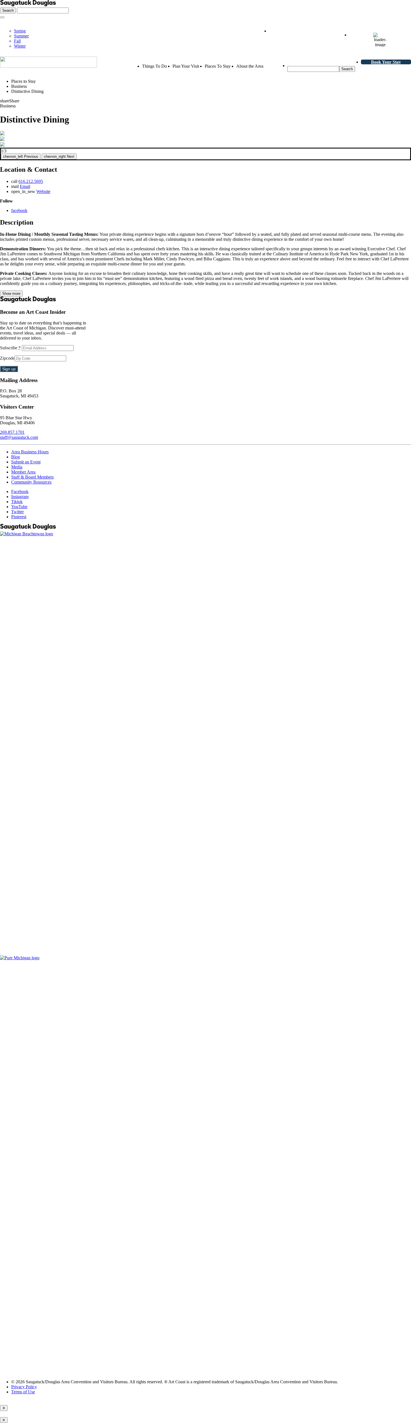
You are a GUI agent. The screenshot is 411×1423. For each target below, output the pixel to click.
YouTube (19, 506)
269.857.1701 (12, 432)
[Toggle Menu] (2, 17)
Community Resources (31, 482)
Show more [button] (11, 293)
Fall (17, 41)
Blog (15, 456)
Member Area (23, 472)
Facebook (20, 491)
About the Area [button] (249, 66)
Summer (21, 36)
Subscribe (10, 347)
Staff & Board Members (32, 477)
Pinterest (18, 516)
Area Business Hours (30, 451)
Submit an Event (26, 462)
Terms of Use (23, 1391)
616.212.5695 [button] (30, 181)
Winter (20, 46)
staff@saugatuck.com (19, 437)
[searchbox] (313, 69)
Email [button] (25, 186)
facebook (19, 210)
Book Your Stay (386, 62)
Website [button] (43, 191)
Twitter (17, 511)
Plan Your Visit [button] (186, 66)
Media (16, 467)
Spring (20, 31)
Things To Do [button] (154, 66)
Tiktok (17, 501)
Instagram (20, 496)
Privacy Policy (24, 1386)
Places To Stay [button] (218, 66)
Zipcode (7, 358)
